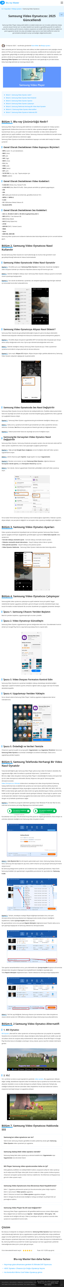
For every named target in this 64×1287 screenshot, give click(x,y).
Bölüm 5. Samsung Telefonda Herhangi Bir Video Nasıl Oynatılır (26, 106)
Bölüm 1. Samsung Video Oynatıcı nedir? (18, 95)
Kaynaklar (7, 9)
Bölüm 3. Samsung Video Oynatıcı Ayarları (19, 101)
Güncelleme (5, 1282)
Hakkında (20, 1282)
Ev (2, 9)
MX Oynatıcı (5, 1033)
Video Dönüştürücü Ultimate (11, 783)
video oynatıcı (39, 1079)
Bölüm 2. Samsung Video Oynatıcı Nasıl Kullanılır (21, 98)
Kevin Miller (35, 46)
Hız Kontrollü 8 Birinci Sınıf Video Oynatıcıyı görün (23, 1272)
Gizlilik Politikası (28, 1282)
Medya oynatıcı (17, 9)
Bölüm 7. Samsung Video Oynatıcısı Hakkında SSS (21, 112)
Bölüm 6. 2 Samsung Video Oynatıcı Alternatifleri (21, 109)
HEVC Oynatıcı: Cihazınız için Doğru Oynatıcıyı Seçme (24, 1268)
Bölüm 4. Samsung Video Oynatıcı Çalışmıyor (20, 103)
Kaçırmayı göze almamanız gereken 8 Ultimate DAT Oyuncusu (28, 1264)
